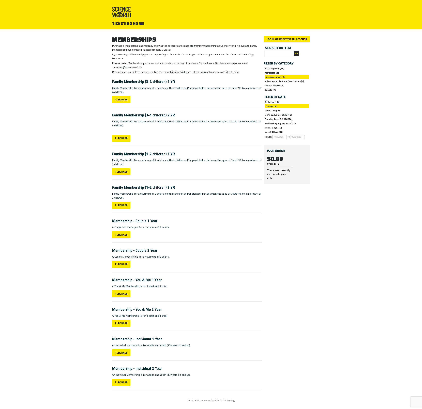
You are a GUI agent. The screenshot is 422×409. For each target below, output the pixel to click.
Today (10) (270, 106)
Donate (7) (270, 90)
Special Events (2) (274, 85)
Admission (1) (272, 72)
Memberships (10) (275, 77)
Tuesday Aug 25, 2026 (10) (278, 119)
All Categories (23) (274, 68)
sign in (205, 72)
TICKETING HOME (128, 24)
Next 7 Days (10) (273, 127)
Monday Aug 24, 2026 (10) (278, 114)
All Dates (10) (272, 102)
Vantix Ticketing (225, 400)
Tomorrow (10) (272, 110)
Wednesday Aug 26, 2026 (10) (280, 123)
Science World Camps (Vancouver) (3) (284, 81)
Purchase (121, 99)
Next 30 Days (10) (274, 132)
